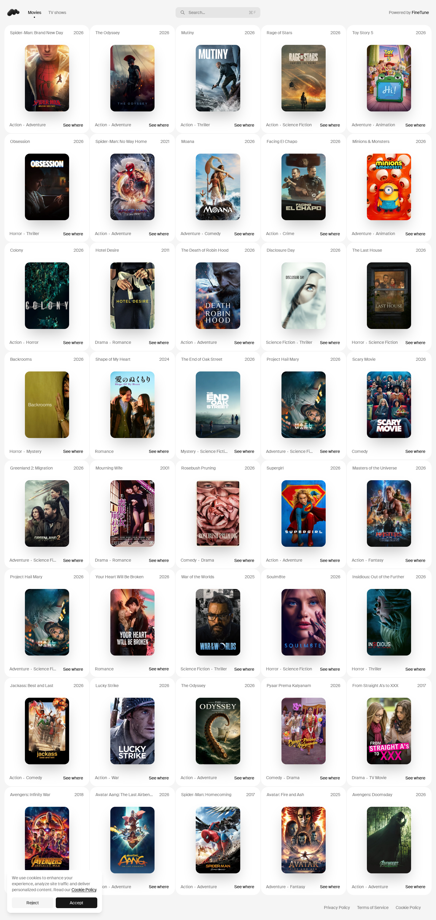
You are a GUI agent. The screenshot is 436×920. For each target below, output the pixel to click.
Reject (32, 902)
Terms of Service (373, 907)
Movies (34, 12)
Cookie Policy (408, 907)
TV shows (57, 12)
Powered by (409, 12)
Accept (76, 902)
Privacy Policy (337, 907)
